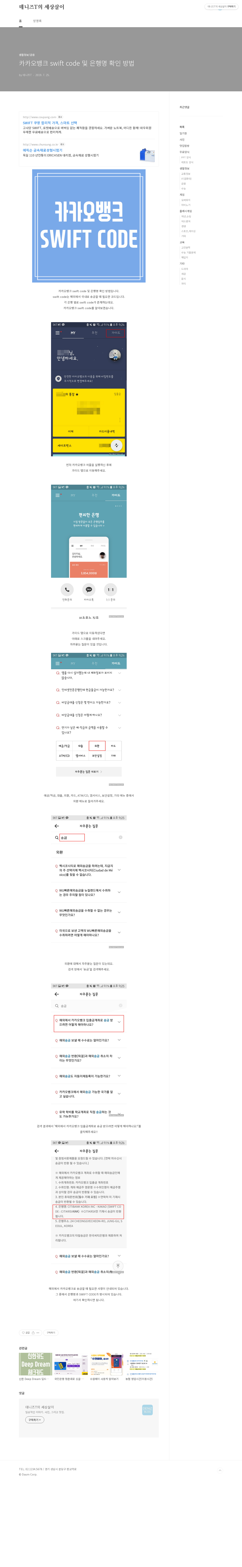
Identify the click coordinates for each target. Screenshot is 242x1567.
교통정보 (185, 174)
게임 (182, 194)
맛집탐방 (184, 146)
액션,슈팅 (186, 216)
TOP (220, 1471)
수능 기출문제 (188, 252)
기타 (183, 236)
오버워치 (185, 200)
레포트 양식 (187, 162)
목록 (182, 127)
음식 (183, 278)
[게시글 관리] (38, 1333)
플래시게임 (186, 211)
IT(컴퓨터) (186, 178)
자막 (183, 283)
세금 (183, 274)
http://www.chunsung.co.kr (40, 144)
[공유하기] (33, 1333)
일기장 (183, 133)
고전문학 (185, 247)
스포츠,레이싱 (188, 231)
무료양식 (184, 152)
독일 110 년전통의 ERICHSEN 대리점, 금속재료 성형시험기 (61, 155)
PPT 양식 (186, 157)
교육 (182, 242)
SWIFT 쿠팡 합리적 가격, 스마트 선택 (50, 122)
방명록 (37, 20)
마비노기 (185, 205)
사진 (182, 139)
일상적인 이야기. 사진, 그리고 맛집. (45, 1412)
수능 (183, 188)
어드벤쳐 (185, 221)
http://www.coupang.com (39, 117)
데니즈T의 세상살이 (41, 7)
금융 (183, 183)
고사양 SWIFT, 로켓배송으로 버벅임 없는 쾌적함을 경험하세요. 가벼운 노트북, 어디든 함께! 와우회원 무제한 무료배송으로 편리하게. (87, 130)
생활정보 (184, 168)
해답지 (184, 257)
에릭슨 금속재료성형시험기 (42, 150)
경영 (183, 226)
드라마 (184, 269)
